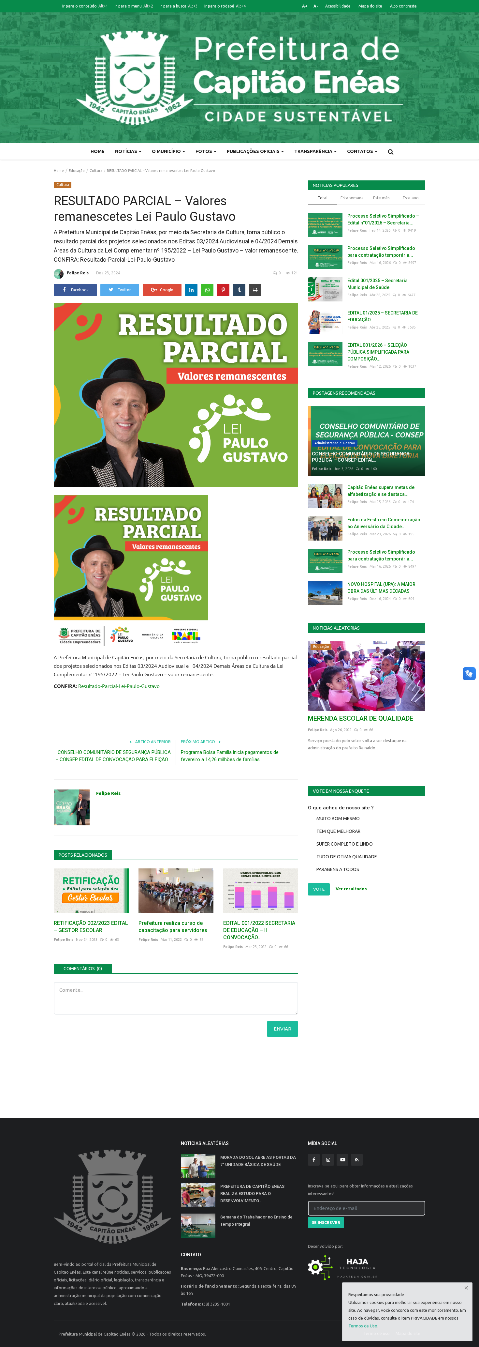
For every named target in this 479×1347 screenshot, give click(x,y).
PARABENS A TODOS (337, 869)
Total (322, 198)
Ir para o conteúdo (85, 6)
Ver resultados (351, 889)
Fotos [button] (204, 151)
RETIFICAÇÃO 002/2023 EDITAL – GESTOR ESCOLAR (91, 926)
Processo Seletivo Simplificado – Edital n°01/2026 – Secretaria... (383, 219)
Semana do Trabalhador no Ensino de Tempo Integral (256, 1221)
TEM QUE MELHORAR (338, 831)
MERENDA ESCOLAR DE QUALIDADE (360, 718)
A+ (305, 6)
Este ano (411, 198)
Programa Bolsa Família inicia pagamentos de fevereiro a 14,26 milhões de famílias (230, 755)
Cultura (96, 171)
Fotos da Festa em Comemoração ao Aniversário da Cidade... (383, 523)
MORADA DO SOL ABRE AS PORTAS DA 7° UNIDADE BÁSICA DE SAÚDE (258, 1161)
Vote (319, 889)
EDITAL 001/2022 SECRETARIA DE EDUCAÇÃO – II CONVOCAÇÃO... (259, 930)
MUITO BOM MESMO (338, 818)
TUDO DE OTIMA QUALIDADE (346, 856)
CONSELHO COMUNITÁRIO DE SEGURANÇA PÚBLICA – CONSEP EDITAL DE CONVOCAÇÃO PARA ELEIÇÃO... (113, 755)
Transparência (313, 151)
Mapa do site (370, 6)
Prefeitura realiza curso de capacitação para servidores (172, 926)
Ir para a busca (179, 6)
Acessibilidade (338, 6)
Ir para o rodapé (225, 6)
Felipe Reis (78, 273)
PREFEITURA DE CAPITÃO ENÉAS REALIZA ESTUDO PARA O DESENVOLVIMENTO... (252, 1193)
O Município (167, 151)
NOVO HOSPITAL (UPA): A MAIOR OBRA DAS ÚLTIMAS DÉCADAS (381, 588)
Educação (77, 171)
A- (315, 6)
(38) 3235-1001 (216, 1304)
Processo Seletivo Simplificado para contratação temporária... (381, 252)
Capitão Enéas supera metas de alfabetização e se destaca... (380, 491)
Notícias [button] (126, 151)
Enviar (282, 1029)
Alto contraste (403, 6)
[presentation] (401, 652)
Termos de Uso (362, 1326)
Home (98, 151)
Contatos (360, 151)
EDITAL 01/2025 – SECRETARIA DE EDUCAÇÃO (382, 316)
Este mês (381, 198)
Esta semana (352, 198)
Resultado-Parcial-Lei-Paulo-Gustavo (119, 686)
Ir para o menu (134, 6)
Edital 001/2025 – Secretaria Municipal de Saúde (377, 284)
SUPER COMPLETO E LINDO (344, 844)
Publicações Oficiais (254, 151)
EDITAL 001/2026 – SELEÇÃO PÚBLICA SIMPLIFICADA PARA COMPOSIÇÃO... (378, 352)
